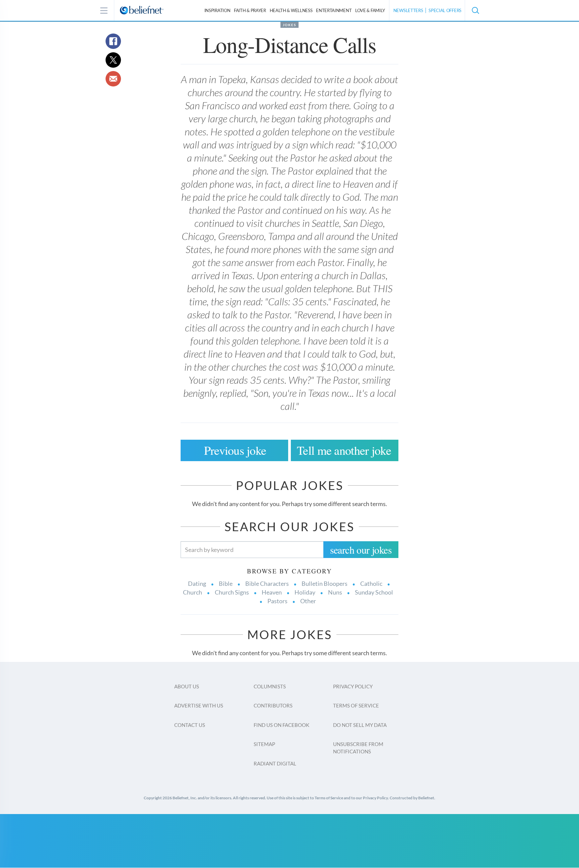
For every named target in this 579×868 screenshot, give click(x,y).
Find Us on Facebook (281, 725)
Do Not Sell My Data (360, 725)
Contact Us (189, 725)
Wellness (291, 10)
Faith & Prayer (250, 10)
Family (370, 10)
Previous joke (235, 450)
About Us (186, 686)
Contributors (273, 705)
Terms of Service (356, 705)
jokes (289, 25)
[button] (475, 10)
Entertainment (333, 10)
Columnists (270, 686)
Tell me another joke (344, 450)
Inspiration (217, 10)
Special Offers (445, 10)
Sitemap (264, 744)
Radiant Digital (275, 763)
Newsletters (408, 10)
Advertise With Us (198, 705)
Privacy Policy (353, 686)
